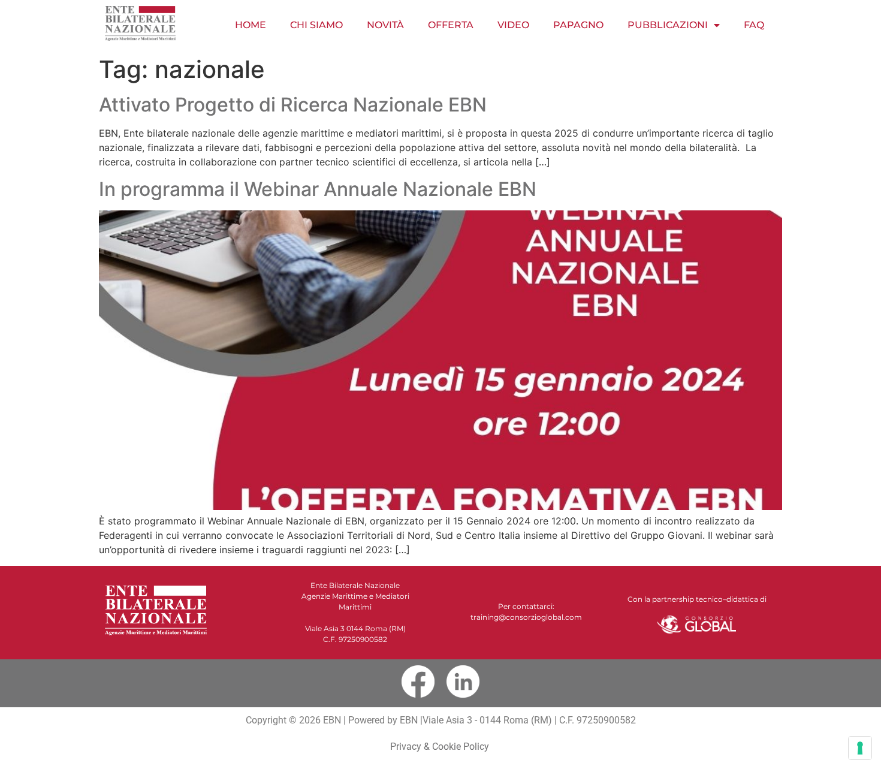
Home (250, 25)
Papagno (578, 25)
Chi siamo (316, 25)
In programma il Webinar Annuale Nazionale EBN (317, 189)
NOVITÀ (385, 25)
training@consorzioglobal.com (526, 617)
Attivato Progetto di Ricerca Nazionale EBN (293, 104)
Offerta (450, 25)
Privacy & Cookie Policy (440, 746)
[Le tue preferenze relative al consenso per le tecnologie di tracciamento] (860, 748)
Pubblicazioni (667, 25)
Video (513, 25)
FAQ (754, 25)
